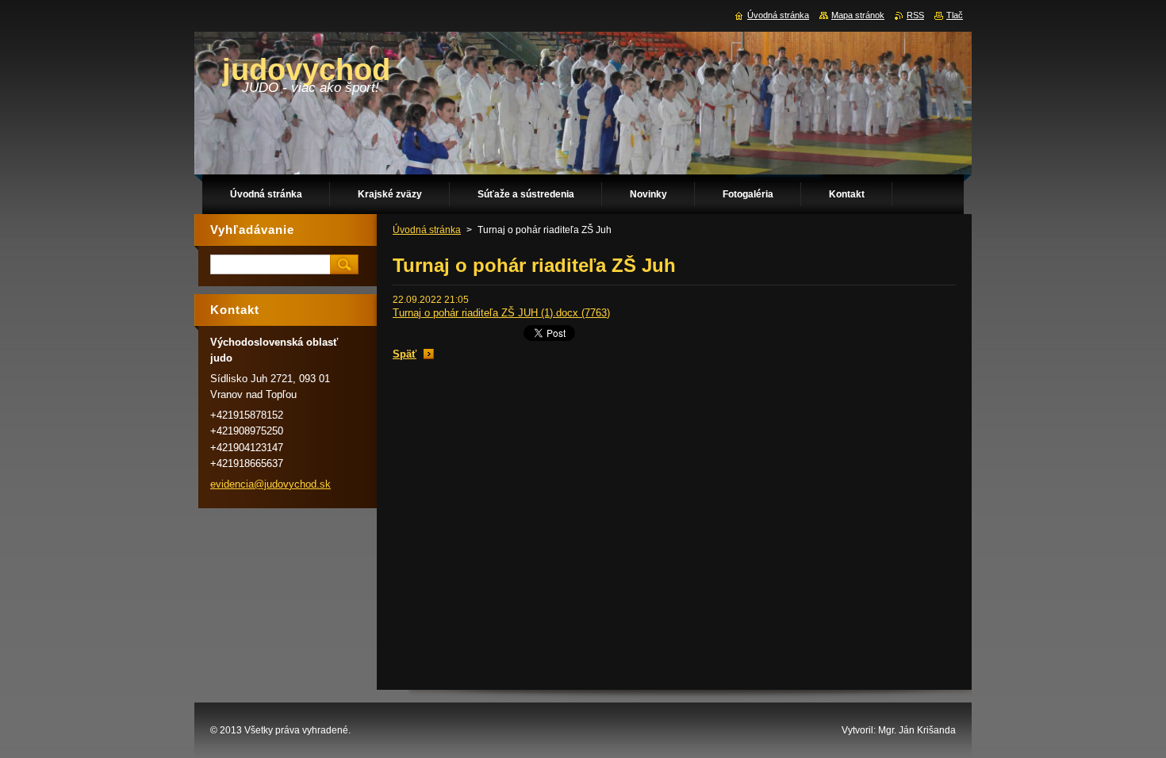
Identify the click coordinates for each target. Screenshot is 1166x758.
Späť (404, 354)
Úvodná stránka (427, 230)
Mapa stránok (857, 15)
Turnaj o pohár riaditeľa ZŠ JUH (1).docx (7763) (501, 313)
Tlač (954, 15)
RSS (915, 15)
